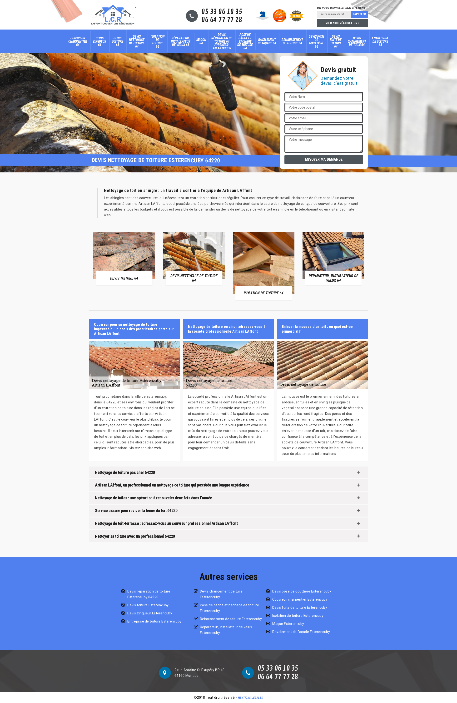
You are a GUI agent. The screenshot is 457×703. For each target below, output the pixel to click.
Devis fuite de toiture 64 (335, 41)
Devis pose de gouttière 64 (316, 41)
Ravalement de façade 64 (267, 41)
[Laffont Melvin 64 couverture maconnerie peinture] (112, 15)
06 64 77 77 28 (221, 20)
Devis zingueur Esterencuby (149, 613)
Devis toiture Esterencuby (148, 605)
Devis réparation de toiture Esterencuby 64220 (148, 594)
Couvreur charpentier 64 (77, 41)
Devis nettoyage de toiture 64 (136, 41)
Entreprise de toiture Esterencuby (154, 621)
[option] (124, 259)
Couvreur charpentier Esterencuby (300, 599)
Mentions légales (250, 697)
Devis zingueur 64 (99, 41)
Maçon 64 (201, 41)
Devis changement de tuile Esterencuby (221, 594)
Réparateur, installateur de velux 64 (180, 41)
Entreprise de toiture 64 (380, 41)
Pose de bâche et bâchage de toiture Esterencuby (229, 608)
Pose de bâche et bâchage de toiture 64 (245, 41)
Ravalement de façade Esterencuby (301, 632)
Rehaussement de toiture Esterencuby (231, 619)
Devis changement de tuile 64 (357, 41)
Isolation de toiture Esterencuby (297, 616)
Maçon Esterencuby (288, 624)
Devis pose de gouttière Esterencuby (301, 591)
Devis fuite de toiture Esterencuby (299, 607)
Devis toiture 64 (117, 41)
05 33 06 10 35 (221, 12)
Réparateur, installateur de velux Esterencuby (226, 630)
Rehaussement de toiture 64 (292, 41)
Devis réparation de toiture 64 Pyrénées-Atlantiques (221, 41)
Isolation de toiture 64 (157, 41)
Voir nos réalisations (342, 23)
